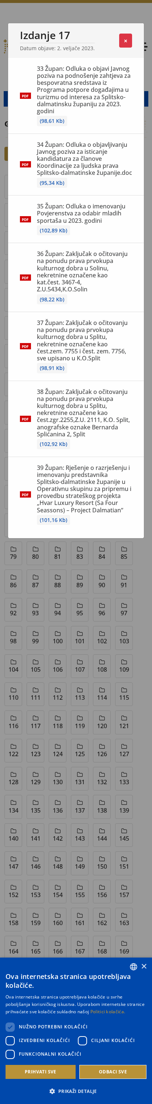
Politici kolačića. (107, 1011)
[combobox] (133, 966)
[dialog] (76, 1031)
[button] (76, 1091)
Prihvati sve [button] (40, 1072)
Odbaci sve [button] (113, 1072)
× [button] (143, 966)
